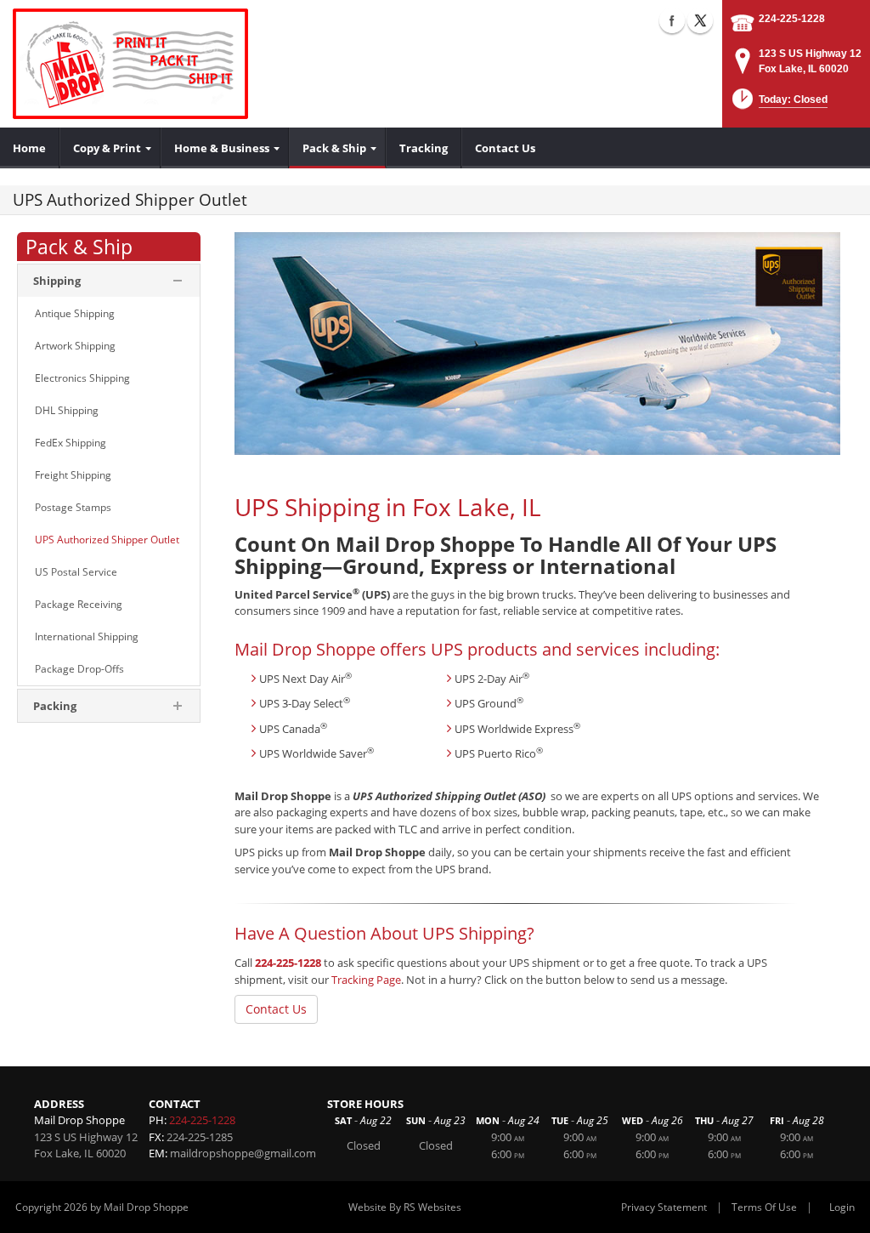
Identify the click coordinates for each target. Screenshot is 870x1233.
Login (842, 1207)
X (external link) (700, 20)
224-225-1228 (792, 19)
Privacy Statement (664, 1207)
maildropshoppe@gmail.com (243, 1153)
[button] (778, 104)
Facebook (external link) (672, 20)
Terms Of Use (764, 1207)
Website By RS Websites (404, 1207)
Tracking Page (366, 979)
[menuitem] (29, 148)
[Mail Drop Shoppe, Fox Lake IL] (130, 64)
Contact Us (276, 1009)
